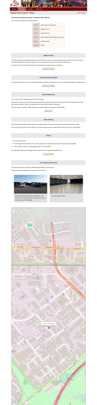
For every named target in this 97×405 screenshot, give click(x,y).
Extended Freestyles (48, 86)
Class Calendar (81, 13)
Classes (22, 9)
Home (14, 9)
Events (30, 9)
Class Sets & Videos (48, 69)
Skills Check (48, 111)
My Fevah (39, 9)
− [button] (13, 212)
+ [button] (13, 210)
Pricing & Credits (48, 154)
